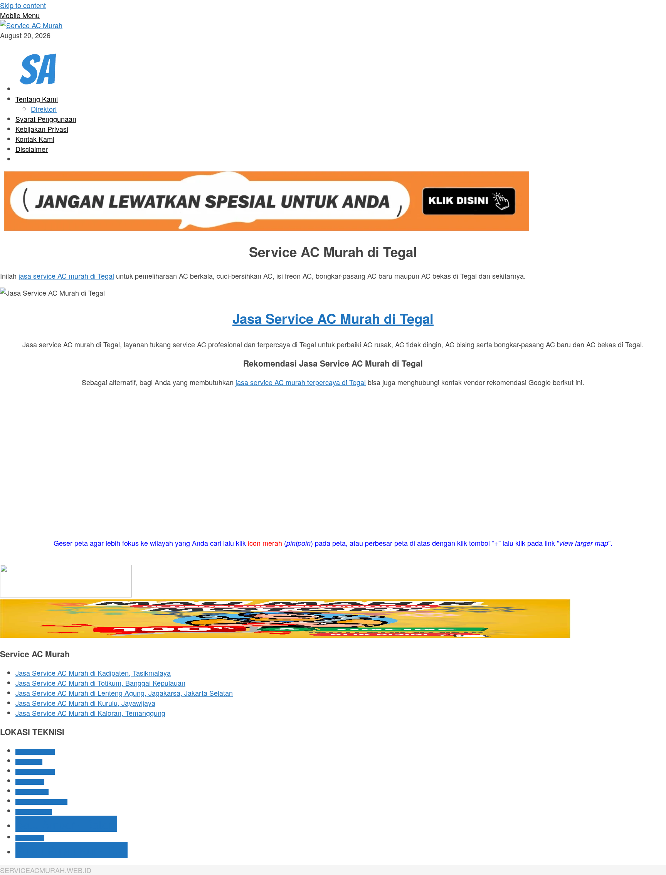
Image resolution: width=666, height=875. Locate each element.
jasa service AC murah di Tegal (66, 276)
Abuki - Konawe (29, 782)
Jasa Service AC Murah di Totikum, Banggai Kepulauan (100, 683)
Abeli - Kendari (28, 762)
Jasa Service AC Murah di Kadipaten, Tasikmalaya (93, 673)
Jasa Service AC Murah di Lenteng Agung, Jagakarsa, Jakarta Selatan (124, 693)
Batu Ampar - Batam (66, 824)
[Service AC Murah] (31, 25)
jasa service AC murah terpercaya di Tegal (300, 382)
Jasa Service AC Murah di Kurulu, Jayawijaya (85, 703)
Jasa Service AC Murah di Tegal (333, 318)
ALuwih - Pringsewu (33, 812)
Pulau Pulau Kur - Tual (71, 850)
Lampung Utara (29, 838)
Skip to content (23, 5)
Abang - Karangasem (35, 752)
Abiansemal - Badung (35, 772)
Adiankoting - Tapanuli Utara (41, 802)
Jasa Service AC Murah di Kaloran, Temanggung (90, 713)
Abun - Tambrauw (32, 792)
